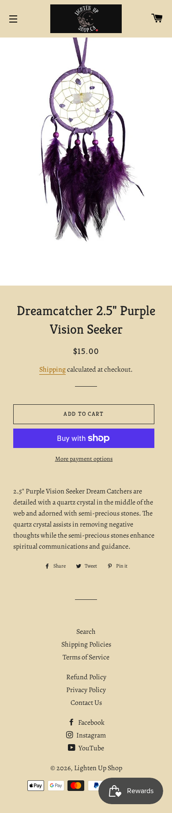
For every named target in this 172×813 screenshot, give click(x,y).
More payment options (84, 459)
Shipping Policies (86, 644)
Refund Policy (86, 677)
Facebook (91, 722)
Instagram (90, 735)
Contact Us (86, 703)
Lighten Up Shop (98, 768)
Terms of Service (86, 657)
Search (86, 631)
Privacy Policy (86, 690)
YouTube (90, 748)
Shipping (52, 369)
